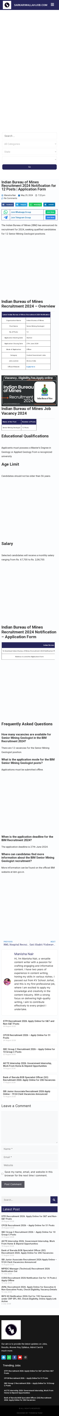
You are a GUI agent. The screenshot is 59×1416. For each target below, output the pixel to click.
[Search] (54, 1199)
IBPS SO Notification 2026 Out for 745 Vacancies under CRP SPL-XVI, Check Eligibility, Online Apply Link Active (28, 1299)
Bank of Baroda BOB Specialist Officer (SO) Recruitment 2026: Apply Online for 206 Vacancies (29, 1078)
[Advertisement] (29, 40)
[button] (7, 204)
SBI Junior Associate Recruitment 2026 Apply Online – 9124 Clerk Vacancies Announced (26, 1092)
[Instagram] (25, 1357)
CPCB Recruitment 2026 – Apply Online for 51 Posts (27, 1225)
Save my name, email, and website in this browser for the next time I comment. (29, 1173)
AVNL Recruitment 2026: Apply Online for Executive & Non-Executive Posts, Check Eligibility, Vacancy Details (29, 1288)
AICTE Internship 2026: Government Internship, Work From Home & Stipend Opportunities (27, 1064)
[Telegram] (3, 1357)
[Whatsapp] (9, 1357)
